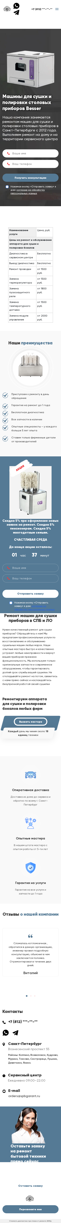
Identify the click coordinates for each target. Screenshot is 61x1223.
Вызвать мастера (30, 721)
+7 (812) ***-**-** (41, 9)
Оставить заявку (30, 1186)
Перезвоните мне (30, 1209)
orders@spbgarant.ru (24, 1096)
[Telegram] (16, 12)
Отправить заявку (30, 593)
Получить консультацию (30, 177)
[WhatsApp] (17, 5)
